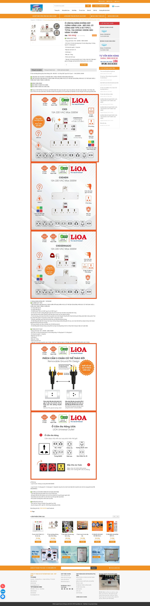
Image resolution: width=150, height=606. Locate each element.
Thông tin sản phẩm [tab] (37, 70)
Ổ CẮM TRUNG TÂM (80, 587)
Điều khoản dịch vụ (65, 581)
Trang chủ (57, 10)
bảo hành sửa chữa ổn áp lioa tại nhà (109, 82)
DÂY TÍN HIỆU (79, 592)
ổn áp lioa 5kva (110, 596)
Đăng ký (118, 1)
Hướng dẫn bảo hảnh (104, 10)
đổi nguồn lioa (112, 593)
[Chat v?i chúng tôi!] (2, 596)
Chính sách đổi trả (65, 579)
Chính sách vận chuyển (66, 577)
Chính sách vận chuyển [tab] (63, 70)
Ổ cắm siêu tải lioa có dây (106, 94)
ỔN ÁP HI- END (79, 583)
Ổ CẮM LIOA (39, 20)
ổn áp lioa (106, 593)
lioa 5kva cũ (108, 592)
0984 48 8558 (43, 508)
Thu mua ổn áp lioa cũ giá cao (107, 71)
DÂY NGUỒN (79, 589)
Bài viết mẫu (103, 123)
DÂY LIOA (78, 590)
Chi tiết (38, 541)
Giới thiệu (74, 10)
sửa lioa (113, 592)
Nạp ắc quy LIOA (103, 596)
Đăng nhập (110, 1)
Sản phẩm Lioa (65, 10)
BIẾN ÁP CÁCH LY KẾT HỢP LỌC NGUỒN (85, 581)
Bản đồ (89, 10)
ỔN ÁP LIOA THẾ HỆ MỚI (108, 598)
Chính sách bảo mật (65, 575)
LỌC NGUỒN (79, 579)
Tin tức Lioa (82, 10)
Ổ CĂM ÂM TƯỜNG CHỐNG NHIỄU (83, 585)
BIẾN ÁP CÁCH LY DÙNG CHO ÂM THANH (85, 577)
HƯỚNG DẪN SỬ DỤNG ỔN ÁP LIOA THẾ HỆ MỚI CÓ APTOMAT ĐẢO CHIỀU (108, 100)
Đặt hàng (83, 64)
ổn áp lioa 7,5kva (114, 595)
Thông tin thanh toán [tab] (49, 70)
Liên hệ (95, 10)
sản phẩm (102, 1)
